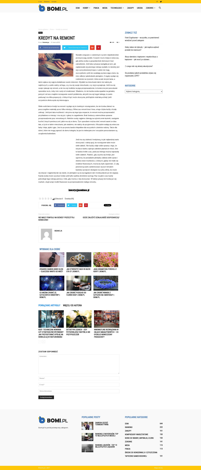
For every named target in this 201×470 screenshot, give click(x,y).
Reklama (46, 1)
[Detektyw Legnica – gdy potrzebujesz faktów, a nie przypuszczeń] (79, 319)
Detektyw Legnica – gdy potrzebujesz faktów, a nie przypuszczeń (78, 332)
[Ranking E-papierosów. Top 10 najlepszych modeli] (87, 437)
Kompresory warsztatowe (136, 434)
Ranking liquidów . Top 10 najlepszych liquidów (106, 446)
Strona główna (43, 29)
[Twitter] (161, 1)
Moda (104, 8)
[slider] (45, 198)
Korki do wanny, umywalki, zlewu (139, 438)
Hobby (85, 8)
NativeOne (79, 301)
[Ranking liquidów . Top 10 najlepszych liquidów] (87, 448)
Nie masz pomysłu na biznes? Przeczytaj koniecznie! (56, 218)
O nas (40, 1)
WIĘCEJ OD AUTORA (72, 305)
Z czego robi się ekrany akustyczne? (139, 66)
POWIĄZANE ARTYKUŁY (49, 305)
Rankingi (128, 427)
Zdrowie (149, 8)
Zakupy (130, 8)
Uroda (140, 8)
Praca (96, 8)
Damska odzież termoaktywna (101, 424)
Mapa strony (158, 468)
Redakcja (46, 42)
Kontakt (54, 1)
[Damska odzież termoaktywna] (87, 426)
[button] (160, 8)
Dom (78, 8)
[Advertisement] (100, 20)
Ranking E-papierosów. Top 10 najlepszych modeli (106, 435)
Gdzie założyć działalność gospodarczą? (101, 217)
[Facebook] (157, 1)
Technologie (116, 8)
